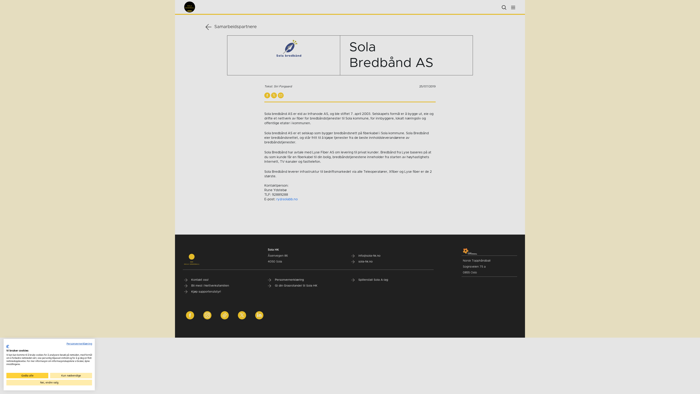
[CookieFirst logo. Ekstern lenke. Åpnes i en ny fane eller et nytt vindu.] (7, 346)
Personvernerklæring (79, 343)
